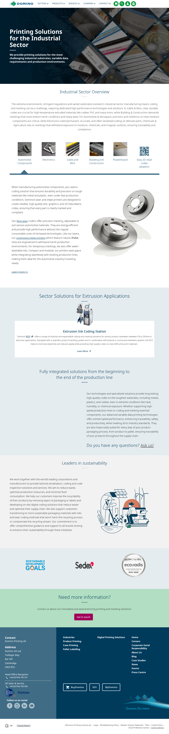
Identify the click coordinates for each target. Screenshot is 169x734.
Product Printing (72, 641)
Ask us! (147, 445)
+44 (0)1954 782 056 (18, 686)
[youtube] (32, 706)
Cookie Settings (157, 727)
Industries (68, 637)
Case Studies (139, 660)
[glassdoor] (17, 706)
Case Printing (70, 645)
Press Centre (139, 672)
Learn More (82, 351)
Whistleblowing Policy (109, 725)
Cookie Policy (157, 725)
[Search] (121, 3)
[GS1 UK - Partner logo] (17, 692)
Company (88, 3)
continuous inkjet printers (30, 237)
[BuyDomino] (116, 3)
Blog (134, 656)
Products (57, 3)
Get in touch (83, 616)
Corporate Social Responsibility (141, 647)
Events (135, 668)
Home (135, 637)
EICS (28, 336)
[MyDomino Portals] (127, 3)
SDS (94, 687)
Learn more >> (20, 271)
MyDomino (111, 687)
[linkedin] (24, 706)
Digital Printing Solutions (111, 637)
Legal (96, 725)
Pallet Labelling (71, 649)
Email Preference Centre (139, 727)
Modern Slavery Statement (132, 725)
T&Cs (147, 725)
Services (73, 3)
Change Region (23, 725)
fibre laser (22, 221)
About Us (137, 652)
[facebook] (9, 706)
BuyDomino (77, 687)
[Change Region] (133, 3)
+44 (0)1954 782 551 (18, 677)
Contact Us (105, 3)
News (135, 664)
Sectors (42, 3)
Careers (136, 641)
